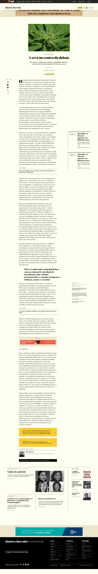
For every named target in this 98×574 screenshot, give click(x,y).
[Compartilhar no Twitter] (8, 87)
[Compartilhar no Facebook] (7, 85)
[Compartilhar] (8, 93)
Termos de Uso (54, 565)
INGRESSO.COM (20, 1)
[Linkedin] (28, 564)
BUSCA (74, 1)
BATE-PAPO (81, 1)
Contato (68, 557)
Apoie (83, 552)
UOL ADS (49, 1)
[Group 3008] (38, 432)
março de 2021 (45, 460)
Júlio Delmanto (49, 67)
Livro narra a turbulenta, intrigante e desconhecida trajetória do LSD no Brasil (37, 312)
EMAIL (89, 1)
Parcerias (68, 551)
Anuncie (84, 558)
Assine (80, 7)
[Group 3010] (38, 442)
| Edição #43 (51, 70)
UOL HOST (27, 1)
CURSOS (39, 1)
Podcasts (53, 554)
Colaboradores (69, 549)
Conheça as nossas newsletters (17, 552)
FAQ (67, 559)
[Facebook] (25, 564)
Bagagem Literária (55, 559)
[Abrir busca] (89, 8)
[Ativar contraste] (87, 8)
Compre (83, 555)
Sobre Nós (68, 543)
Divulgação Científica (49, 54)
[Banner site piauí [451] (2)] (38, 342)
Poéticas (52, 546)
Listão (52, 557)
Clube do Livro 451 (86, 550)
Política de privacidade (65, 565)
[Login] (84, 8)
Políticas (53, 543)
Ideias (52, 549)
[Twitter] (23, 564)
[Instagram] (20, 564)
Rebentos (53, 551)
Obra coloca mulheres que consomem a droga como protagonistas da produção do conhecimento (37, 171)
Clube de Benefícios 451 (86, 547)
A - (7, 79)
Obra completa (69, 546)
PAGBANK (33, 1)
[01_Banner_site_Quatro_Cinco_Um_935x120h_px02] (49, 11)
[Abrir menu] (92, 7)
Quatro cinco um (13, 8)
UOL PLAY (44, 1)
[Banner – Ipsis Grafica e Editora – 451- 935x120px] (49, 531)
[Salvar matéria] (8, 90)
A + (11, 79)
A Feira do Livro (69, 554)
